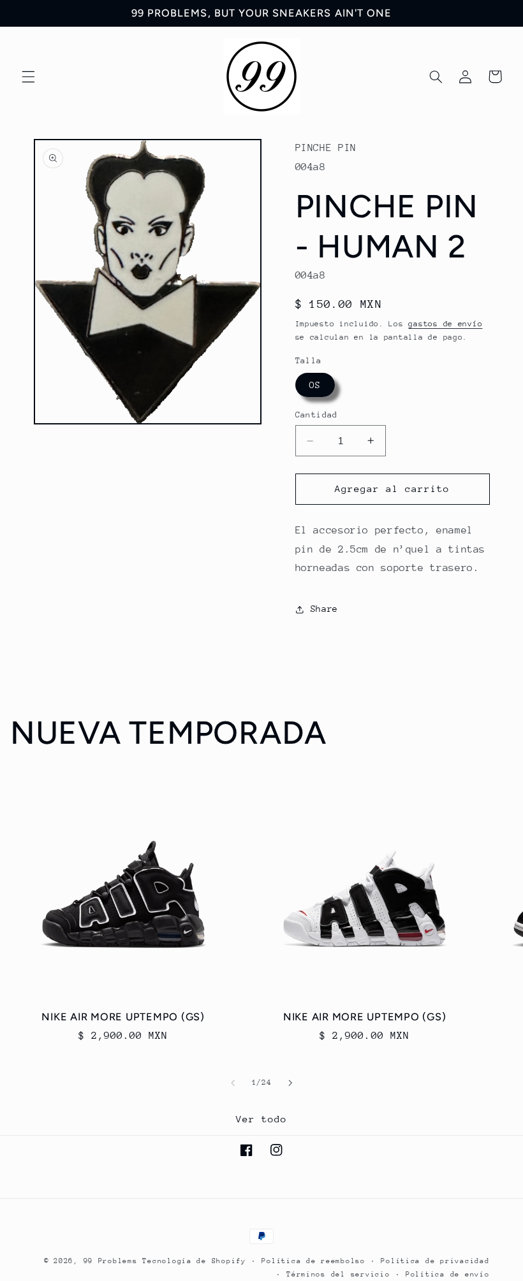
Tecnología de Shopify (194, 1261)
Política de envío (448, 1274)
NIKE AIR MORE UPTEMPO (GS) (123, 1017)
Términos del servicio (338, 1274)
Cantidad (316, 414)
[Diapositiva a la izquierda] (233, 1083)
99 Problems (111, 1261)
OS (315, 385)
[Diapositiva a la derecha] (290, 1083)
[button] (28, 76)
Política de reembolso (313, 1261)
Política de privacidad (435, 1261)
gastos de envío (445, 323)
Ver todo (261, 1118)
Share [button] (324, 609)
